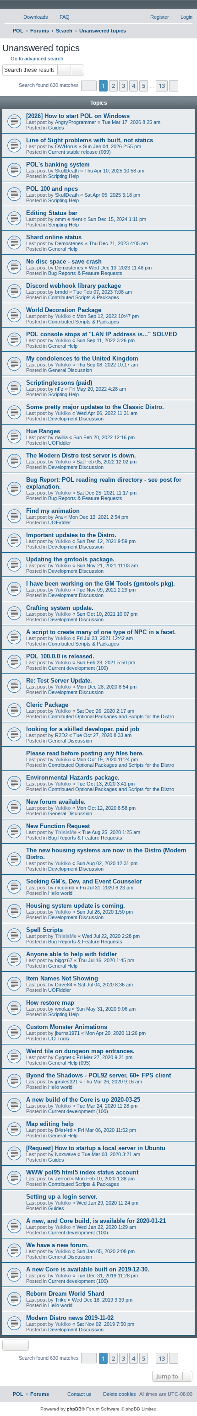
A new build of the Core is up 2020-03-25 (83, 1099)
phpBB (74, 1408)
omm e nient (68, 219)
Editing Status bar (51, 213)
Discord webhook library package (73, 285)
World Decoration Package (63, 310)
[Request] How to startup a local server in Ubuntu (95, 1148)
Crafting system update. (59, 607)
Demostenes (69, 243)
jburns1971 (67, 1033)
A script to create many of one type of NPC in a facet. (101, 632)
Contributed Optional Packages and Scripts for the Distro (111, 716)
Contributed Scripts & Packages (83, 297)
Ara (59, 517)
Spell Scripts (44, 929)
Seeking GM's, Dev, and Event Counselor (84, 881)
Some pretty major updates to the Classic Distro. (95, 407)
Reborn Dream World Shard (65, 1293)
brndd (61, 292)
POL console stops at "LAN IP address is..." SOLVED (101, 334)
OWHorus (66, 146)
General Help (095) (69, 1063)
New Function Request (58, 826)
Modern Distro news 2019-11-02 (70, 1317)
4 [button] (133, 85)
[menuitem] (31, 16)
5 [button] (143, 85)
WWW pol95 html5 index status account (82, 1172)
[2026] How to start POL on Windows (78, 116)
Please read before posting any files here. (85, 753)
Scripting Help (63, 176)
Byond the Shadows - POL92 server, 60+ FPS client (98, 1075)
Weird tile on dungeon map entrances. (80, 1051)
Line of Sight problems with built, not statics (89, 140)
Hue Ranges (43, 431)
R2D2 (61, 735)
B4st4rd (63, 1130)
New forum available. (56, 801)
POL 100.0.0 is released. (60, 656)
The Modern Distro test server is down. (81, 455)
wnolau (63, 1009)
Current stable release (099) (79, 152)
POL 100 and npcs (52, 188)
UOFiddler (59, 443)
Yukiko (63, 316)
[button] (89, 86)
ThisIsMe (66, 832)
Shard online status (54, 237)
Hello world (60, 893)
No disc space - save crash (64, 261)
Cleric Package (47, 704)
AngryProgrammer (75, 122)
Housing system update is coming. (75, 905)
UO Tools (58, 1038)
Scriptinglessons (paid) (59, 382)
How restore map (50, 1002)
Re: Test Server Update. (59, 680)
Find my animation (53, 510)
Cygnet (63, 1057)
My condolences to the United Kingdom (82, 358)
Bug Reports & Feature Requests (85, 273)
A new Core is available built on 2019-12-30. (87, 1269)
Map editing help (50, 1123)
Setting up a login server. (62, 1196)
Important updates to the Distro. (71, 535)
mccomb (64, 887)
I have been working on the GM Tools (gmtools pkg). (100, 583)
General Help (62, 249)
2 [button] (113, 85)
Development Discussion (76, 418)
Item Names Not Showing (62, 978)
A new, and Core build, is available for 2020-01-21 (96, 1220)
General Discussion (70, 370)
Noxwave (65, 1154)
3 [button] (123, 85)
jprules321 (66, 1081)
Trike (60, 1300)
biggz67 (63, 960)
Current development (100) (78, 668)
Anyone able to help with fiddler (71, 954)
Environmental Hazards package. (73, 777)
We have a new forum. (57, 1245)
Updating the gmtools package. (70, 559)
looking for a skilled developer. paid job (82, 729)
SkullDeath (67, 170)
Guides (56, 127)
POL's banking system (58, 164)
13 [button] (162, 85)
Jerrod (62, 1178)
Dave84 (63, 984)
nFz (59, 389)
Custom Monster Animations (66, 1026)
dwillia (61, 437)
